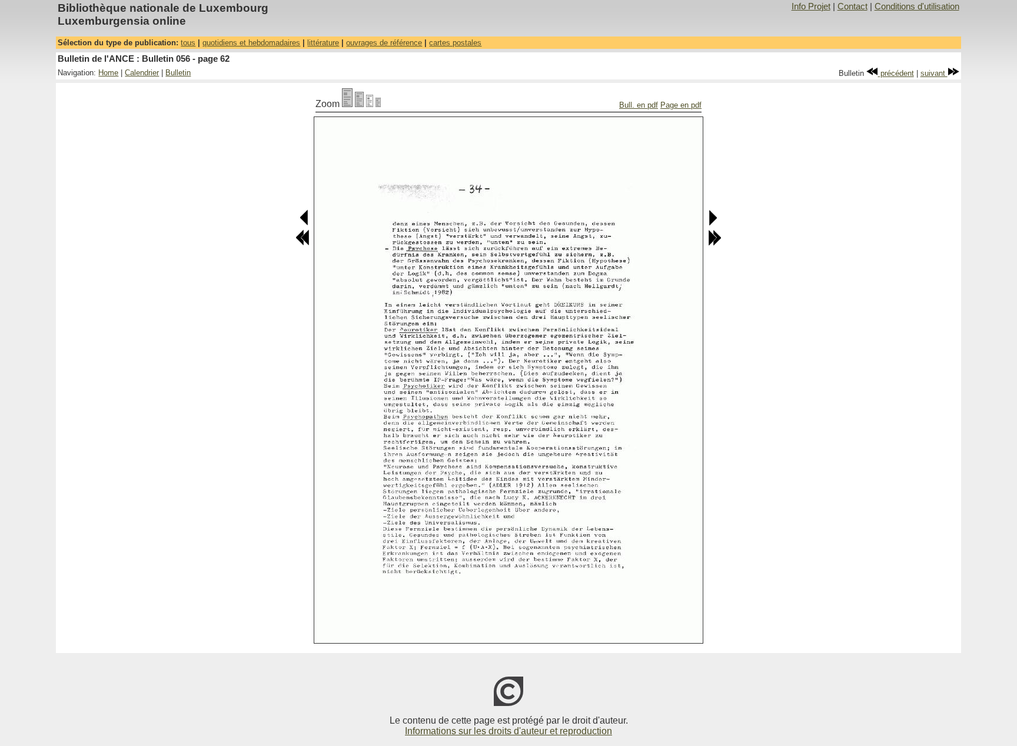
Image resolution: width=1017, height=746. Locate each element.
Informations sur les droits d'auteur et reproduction (508, 731)
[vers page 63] (712, 223)
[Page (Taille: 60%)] (369, 104)
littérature (323, 42)
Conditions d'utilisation (917, 6)
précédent (896, 73)
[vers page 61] (305, 223)
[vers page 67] (714, 243)
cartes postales (455, 42)
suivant (934, 73)
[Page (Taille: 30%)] (378, 104)
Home (108, 72)
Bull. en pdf (638, 105)
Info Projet (811, 6)
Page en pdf (681, 105)
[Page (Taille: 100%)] (347, 104)
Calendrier (142, 72)
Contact (852, 6)
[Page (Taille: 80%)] (359, 104)
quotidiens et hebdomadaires (251, 42)
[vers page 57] (302, 243)
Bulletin (178, 72)
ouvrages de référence (384, 42)
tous (188, 42)
